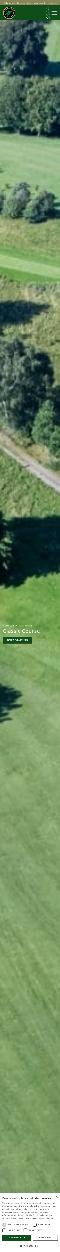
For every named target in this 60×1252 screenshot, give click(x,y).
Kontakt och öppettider (36, 3)
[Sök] (48, 13)
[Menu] (53, 13)
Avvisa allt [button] (45, 1237)
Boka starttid (9, 3)
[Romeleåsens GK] (24, 13)
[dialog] (30, 1222)
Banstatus (21, 3)
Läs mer (49, 1218)
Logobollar (52, 3)
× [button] (56, 1197)
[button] (30, 1246)
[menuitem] (48, 13)
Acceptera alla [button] (16, 1237)
